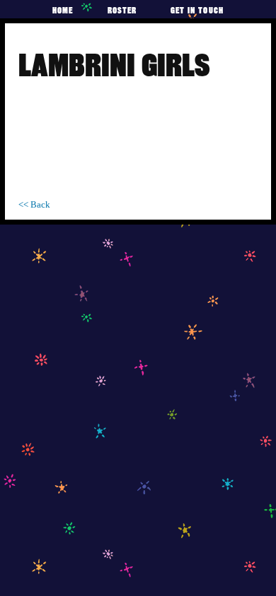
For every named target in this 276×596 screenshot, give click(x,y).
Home (62, 10)
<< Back (34, 204)
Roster (122, 10)
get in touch (197, 10)
